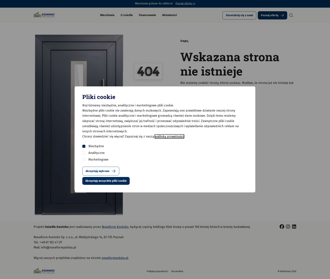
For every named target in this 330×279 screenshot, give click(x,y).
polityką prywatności (169, 136)
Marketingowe (98, 159)
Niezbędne (96, 146)
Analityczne (96, 153)
